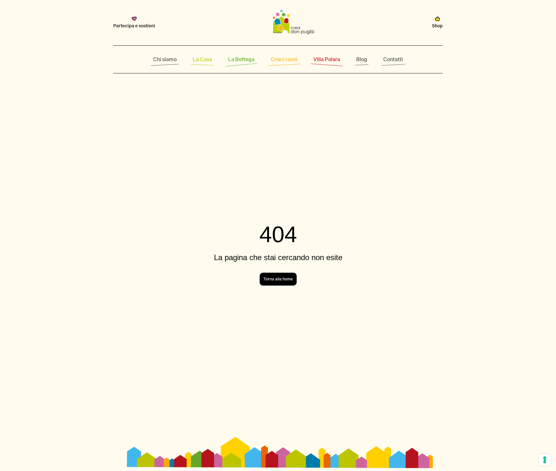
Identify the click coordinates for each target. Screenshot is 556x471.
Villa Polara (326, 59)
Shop (437, 26)
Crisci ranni (284, 59)
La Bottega (241, 59)
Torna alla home (278, 279)
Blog (361, 59)
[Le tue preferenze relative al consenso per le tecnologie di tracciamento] (545, 460)
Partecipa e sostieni (134, 26)
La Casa (202, 59)
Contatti (393, 59)
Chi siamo (165, 59)
